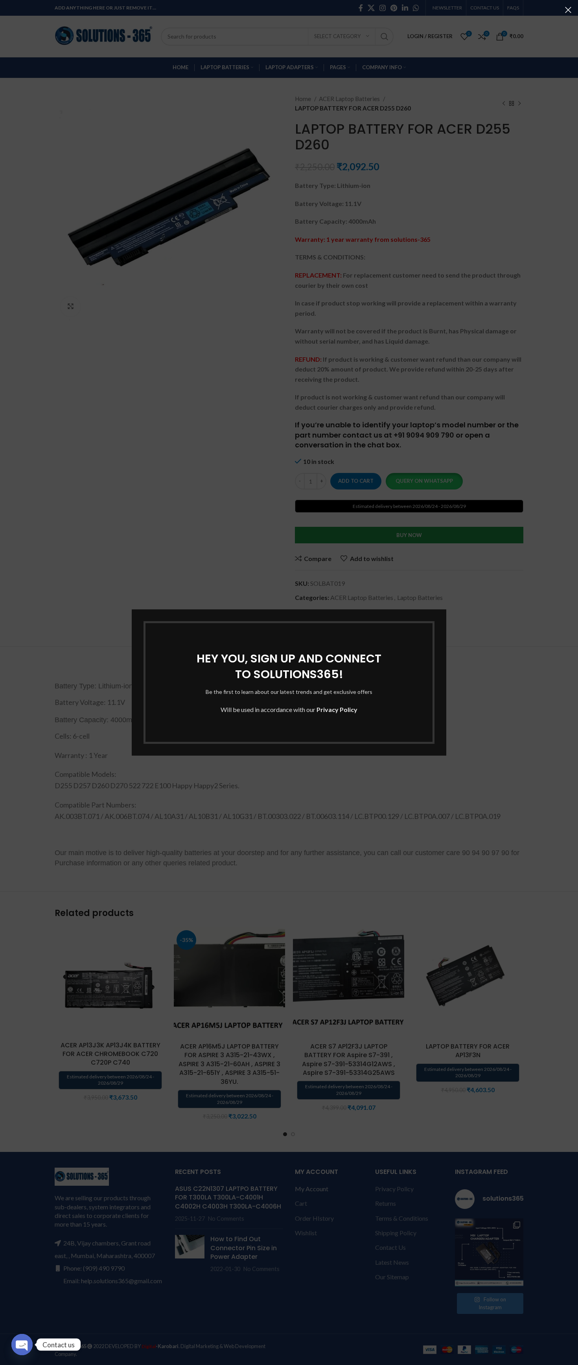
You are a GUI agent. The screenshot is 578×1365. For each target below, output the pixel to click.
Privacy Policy (337, 709)
